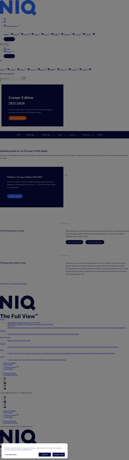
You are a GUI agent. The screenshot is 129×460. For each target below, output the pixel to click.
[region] (35, 450)
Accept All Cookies (59, 454)
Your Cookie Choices (11, 454)
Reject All (44, 454)
